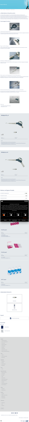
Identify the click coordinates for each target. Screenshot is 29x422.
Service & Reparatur (4, 384)
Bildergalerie (3, 365)
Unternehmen (2, 400)
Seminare (3, 362)
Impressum (3, 405)
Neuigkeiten (3, 361)
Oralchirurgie (3, 348)
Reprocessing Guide (4, 372)
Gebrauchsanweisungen (4, 379)
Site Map (2, 408)
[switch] (11, 215)
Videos (2, 376)
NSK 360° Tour (3, 396)
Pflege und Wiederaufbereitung (5, 351)
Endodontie (3, 347)
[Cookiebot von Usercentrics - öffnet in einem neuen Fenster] (25, 201)
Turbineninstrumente (4, 340)
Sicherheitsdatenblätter (4, 383)
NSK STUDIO (3, 357)
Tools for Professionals (4, 356)
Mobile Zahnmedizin (4, 344)
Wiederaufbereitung (4, 380)
